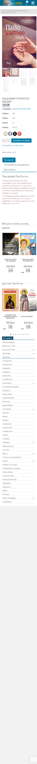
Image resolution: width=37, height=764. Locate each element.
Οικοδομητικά (7, 431)
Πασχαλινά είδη (8, 476)
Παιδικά (5, 435)
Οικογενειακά (7, 427)
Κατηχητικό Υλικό (9, 349)
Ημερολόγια (7, 483)
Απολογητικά (7, 364)
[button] (13, 145)
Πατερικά (6, 438)
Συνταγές (6, 450)
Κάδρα (5, 490)
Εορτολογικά (7, 383)
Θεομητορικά (7, 394)
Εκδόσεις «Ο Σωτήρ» (10, 464)
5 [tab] (21, 334)
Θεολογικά (6, 390)
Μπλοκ (5, 416)
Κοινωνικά (6, 401)
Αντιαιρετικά (7, 361)
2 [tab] (13, 334)
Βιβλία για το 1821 (9, 346)
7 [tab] (25, 334)
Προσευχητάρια (8, 446)
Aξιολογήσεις (10, 169)
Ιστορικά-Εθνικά (8, 398)
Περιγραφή (9, 159)
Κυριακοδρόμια (8, 405)
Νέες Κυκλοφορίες (9, 342)
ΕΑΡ (13, 113)
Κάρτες (5, 453)
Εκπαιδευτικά (7, 379)
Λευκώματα (7, 487)
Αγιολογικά (6, 357)
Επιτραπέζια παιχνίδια (11, 387)
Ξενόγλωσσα (7, 424)
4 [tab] (18, 334)
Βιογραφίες (6, 368)
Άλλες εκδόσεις (8, 472)
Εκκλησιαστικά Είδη (10, 479)
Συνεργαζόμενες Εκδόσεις (11, 468)
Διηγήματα (6, 372)
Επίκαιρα (6, 494)
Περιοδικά (6, 442)
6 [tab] (23, 334)
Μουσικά (6, 413)
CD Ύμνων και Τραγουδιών (12, 457)
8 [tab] (28, 334)
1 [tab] (11, 334)
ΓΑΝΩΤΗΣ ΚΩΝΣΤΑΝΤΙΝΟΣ (21, 109)
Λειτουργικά (7, 409)
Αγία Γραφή (6, 353)
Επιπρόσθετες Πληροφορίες (16, 164)
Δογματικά (6, 375)
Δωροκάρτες (7, 502)
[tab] (9, 160)
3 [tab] (16, 334)
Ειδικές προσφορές (9, 498)
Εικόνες (5, 461)
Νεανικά (5, 420)
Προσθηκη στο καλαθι (21, 140)
